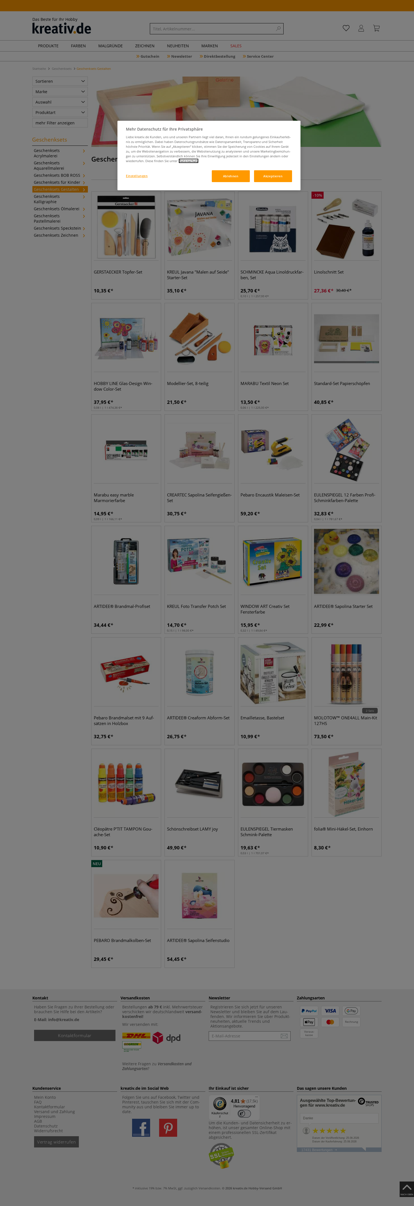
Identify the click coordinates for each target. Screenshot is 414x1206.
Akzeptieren (272, 176)
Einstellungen (137, 176)
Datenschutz (188, 161)
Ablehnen (231, 176)
